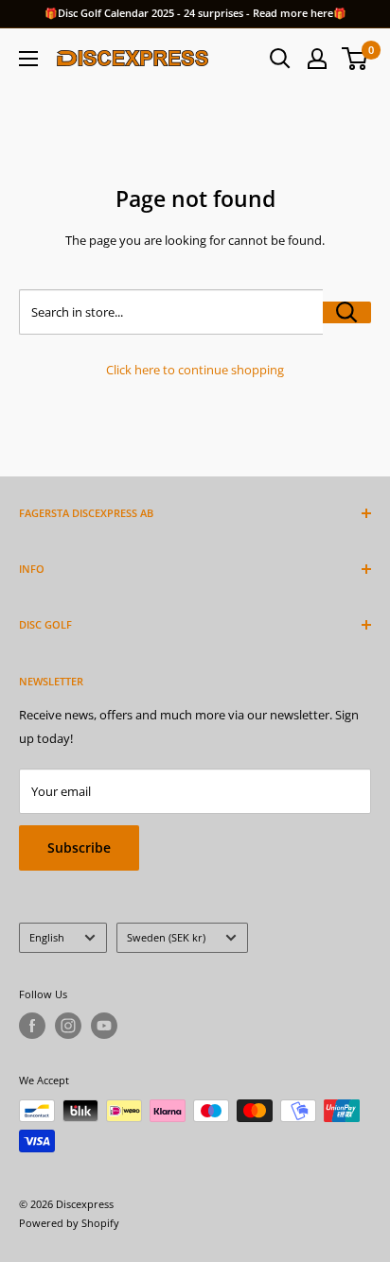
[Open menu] (28, 58)
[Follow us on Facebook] (32, 1025)
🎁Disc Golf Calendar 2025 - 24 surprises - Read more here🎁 (195, 13)
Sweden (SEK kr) (166, 937)
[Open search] (280, 58)
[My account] (317, 58)
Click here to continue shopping (195, 369)
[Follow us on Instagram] (68, 1025)
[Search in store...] (347, 312)
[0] (355, 58)
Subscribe (79, 847)
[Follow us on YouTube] (104, 1025)
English (46, 937)
